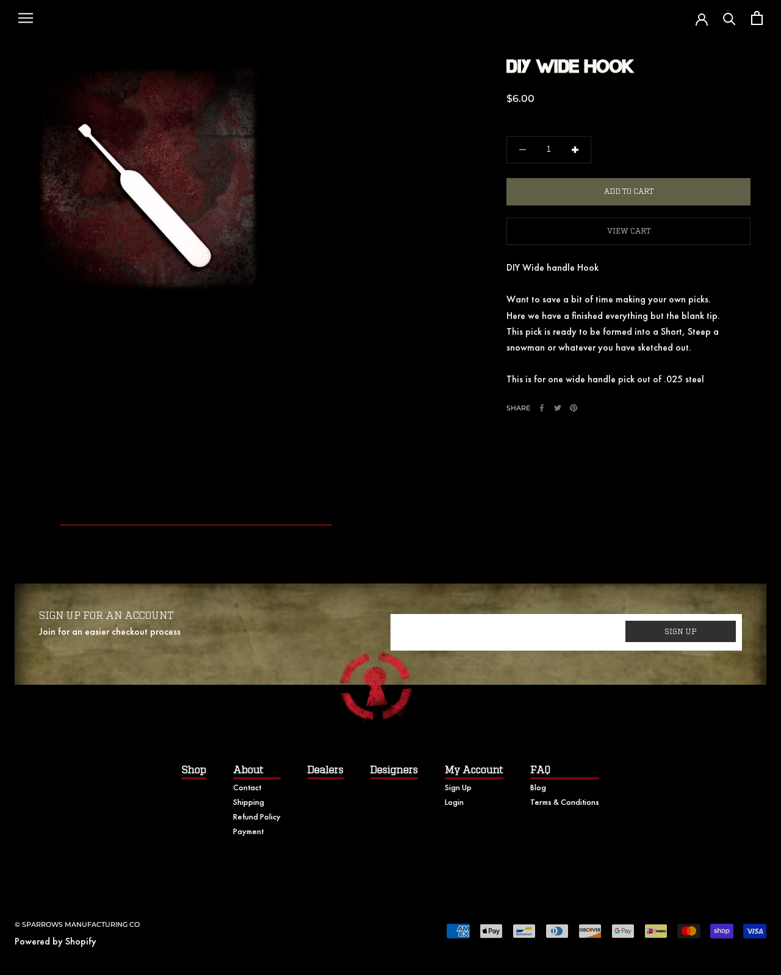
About (248, 770)
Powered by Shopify (55, 941)
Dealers (326, 770)
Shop (194, 770)
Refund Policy (257, 816)
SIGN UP (680, 631)
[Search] (729, 18)
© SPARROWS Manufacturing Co (77, 924)
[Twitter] (557, 408)
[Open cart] (757, 18)
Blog (538, 787)
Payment (248, 831)
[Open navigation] (25, 18)
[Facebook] (541, 408)
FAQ (540, 770)
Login (454, 801)
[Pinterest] (573, 408)
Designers (394, 770)
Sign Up (458, 787)
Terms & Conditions (564, 801)
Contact (247, 787)
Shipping (248, 801)
